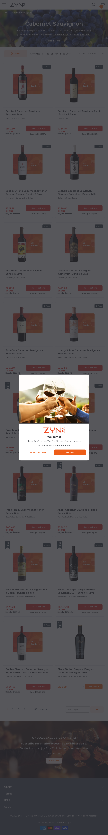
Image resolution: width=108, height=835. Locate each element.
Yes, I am (70, 452)
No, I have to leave (38, 452)
